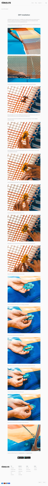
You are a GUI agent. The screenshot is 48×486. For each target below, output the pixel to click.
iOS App (19, 473)
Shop (36, 2)
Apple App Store (21, 453)
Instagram (35, 469)
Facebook (35, 467)
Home (33, 2)
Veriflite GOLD (20, 471)
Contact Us (12, 474)
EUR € (44, 482)
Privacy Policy (28, 469)
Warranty (27, 467)
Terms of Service (28, 471)
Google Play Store (29, 453)
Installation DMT (13, 469)
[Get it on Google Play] (27, 457)
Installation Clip (13, 471)
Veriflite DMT (20, 469)
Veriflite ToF (20, 467)
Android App (20, 474)
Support (39, 2)
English (40, 482)
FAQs (11, 473)
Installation (12, 467)
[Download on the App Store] (20, 457)
